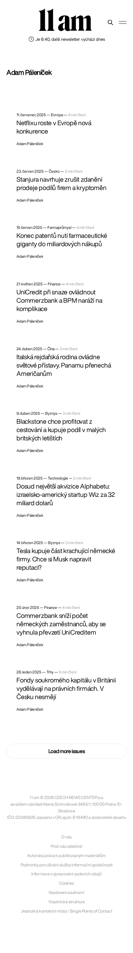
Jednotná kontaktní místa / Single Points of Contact (66, 911)
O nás (66, 837)
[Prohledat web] (110, 22)
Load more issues (66, 751)
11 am (64, 21)
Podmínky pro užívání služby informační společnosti (67, 865)
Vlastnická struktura (66, 902)
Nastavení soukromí (66, 892)
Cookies (66, 883)
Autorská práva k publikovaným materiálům (66, 855)
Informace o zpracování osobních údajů (66, 874)
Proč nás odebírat (66, 846)
